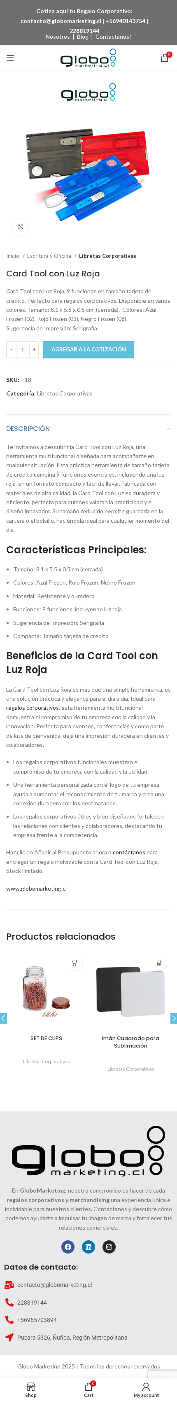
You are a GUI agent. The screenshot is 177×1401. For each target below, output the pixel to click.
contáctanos (129, 852)
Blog (82, 36)
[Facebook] (68, 1247)
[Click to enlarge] (20, 227)
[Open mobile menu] (10, 57)
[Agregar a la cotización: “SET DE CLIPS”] (75, 963)
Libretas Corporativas (107, 256)
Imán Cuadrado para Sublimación (130, 1042)
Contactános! (113, 36)
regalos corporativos (32, 707)
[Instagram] (109, 1247)
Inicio (13, 256)
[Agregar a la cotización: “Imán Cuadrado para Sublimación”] (159, 963)
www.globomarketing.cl (36, 888)
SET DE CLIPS (46, 1038)
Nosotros (58, 36)
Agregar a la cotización (88, 349)
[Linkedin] (88, 1247)
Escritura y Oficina (49, 256)
